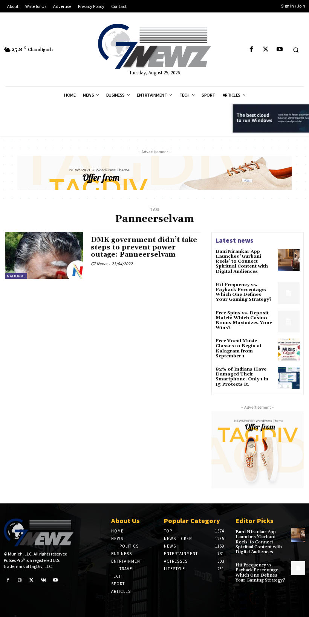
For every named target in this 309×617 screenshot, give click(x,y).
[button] (295, 49)
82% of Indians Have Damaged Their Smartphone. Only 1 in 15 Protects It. (242, 376)
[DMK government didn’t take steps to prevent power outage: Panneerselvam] (44, 255)
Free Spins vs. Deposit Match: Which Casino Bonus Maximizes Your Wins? (244, 320)
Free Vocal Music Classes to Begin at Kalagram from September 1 (239, 348)
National (16, 276)
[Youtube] (279, 50)
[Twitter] (265, 50)
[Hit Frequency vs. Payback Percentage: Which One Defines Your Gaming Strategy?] (289, 293)
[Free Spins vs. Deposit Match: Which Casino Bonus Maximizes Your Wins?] (289, 321)
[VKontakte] (44, 579)
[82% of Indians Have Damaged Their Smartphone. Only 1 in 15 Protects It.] (289, 378)
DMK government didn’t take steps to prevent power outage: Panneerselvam (144, 247)
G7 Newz (99, 263)
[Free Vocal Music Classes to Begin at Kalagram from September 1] (289, 349)
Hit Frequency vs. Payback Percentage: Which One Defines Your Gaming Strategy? (244, 292)
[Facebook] (251, 50)
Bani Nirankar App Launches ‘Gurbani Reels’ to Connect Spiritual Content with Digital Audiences (242, 261)
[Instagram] (20, 579)
